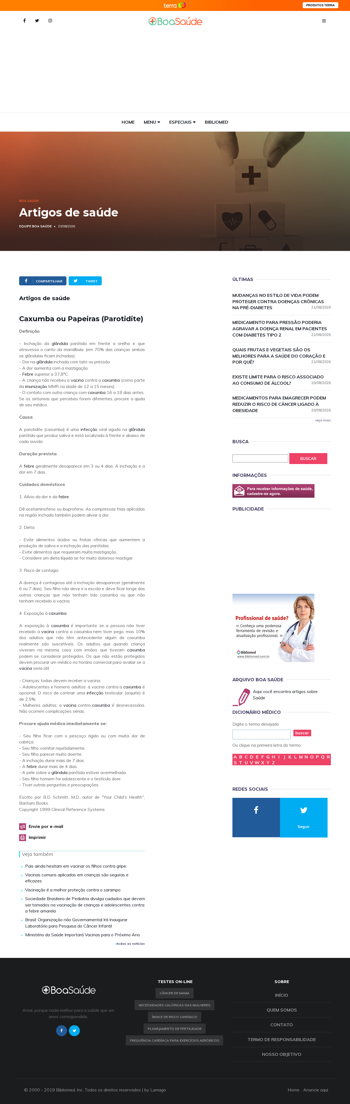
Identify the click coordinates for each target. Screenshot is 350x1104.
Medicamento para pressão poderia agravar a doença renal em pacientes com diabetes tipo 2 (281, 329)
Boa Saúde (29, 201)
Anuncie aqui (315, 1090)
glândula (60, 343)
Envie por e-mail (46, 826)
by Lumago (155, 1090)
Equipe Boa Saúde (35, 226)
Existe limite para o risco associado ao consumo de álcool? (281, 380)
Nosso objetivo (281, 1054)
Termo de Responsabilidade (281, 1039)
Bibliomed (216, 122)
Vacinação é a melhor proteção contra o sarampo (73, 890)
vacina (77, 380)
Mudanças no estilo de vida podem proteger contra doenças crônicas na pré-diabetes (281, 301)
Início (281, 995)
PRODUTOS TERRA (320, 5)
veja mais (323, 420)
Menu (150, 122)
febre (29, 466)
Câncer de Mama (174, 993)
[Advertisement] (175, 71)
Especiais (180, 122)
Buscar (308, 458)
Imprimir (37, 837)
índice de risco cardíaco (174, 1017)
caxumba (111, 380)
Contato (281, 1024)
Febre (27, 374)
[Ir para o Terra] (175, 5)
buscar (302, 732)
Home (128, 122)
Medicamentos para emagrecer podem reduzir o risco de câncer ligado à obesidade (281, 404)
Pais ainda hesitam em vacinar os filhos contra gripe (75, 866)
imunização (36, 386)
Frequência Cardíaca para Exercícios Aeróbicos (174, 1040)
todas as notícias (131, 943)
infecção (89, 429)
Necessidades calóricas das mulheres (174, 1005)
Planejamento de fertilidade (175, 1029)
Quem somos (282, 1010)
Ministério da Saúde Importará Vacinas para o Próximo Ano (82, 934)
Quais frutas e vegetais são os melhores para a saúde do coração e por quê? (281, 356)
